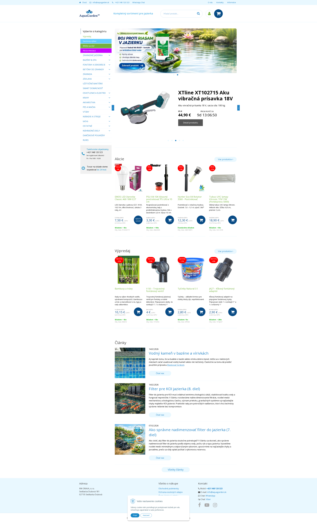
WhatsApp (210, 495)
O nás (210, 2)
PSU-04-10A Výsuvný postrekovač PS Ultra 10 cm (159, 199)
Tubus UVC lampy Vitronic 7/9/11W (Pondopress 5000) (219, 199)
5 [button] (183, 140)
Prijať (135, 515)
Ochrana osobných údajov (170, 492)
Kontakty (220, 2)
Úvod (84, 2)
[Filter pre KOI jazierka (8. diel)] (130, 398)
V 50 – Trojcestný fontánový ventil (155, 290)
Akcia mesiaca (89, 50)
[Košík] (219, 13)
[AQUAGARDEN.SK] (215, 505)
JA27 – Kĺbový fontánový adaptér (222, 290)
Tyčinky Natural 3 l (188, 288)
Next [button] (238, 108)
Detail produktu (190, 122)
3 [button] (175, 140)
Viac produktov (225, 159)
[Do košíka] (169, 220)
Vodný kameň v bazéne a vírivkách (179, 353)
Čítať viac (160, 373)
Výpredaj (87, 36)
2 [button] (177, 75)
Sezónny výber (89, 41)
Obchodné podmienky (168, 488)
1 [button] (174, 75)
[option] (176, 50)
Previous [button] (113, 108)
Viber (208, 499)
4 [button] (179, 140)
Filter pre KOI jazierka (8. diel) (174, 388)
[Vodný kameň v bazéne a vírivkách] (130, 362)
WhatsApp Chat (138, 2)
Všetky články (176, 469)
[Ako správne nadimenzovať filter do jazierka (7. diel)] (130, 439)
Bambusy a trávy (124, 288)
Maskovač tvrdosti (175, 365)
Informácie (231, 2)
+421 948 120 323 (122, 2)
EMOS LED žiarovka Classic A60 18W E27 (125, 198)
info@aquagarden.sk (101, 2)
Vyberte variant (138, 220)
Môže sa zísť (88, 46)
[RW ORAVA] (200, 505)
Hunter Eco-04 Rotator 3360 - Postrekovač (190, 198)
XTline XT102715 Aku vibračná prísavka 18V (205, 95)
